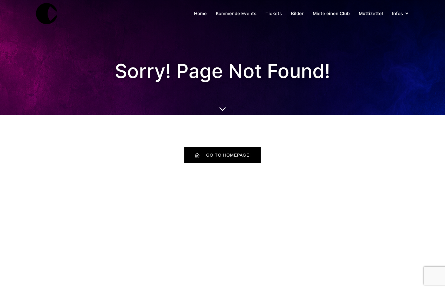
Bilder (297, 13)
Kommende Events (236, 13)
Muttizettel (371, 13)
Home (200, 13)
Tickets (273, 13)
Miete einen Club (331, 13)
